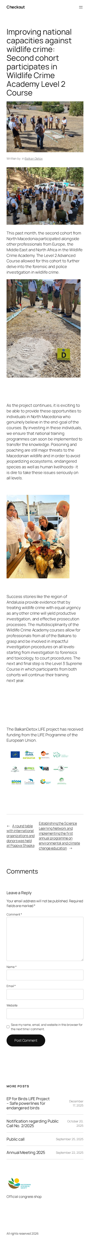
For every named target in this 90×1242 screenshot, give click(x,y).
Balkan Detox (34, 158)
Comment (14, 914)
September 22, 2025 (69, 1152)
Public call (15, 1139)
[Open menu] (80, 7)
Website (12, 1005)
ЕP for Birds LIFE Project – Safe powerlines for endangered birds (28, 1103)
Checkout (16, 7)
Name (11, 967)
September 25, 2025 (69, 1139)
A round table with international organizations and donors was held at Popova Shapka (21, 836)
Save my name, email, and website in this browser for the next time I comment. (47, 1027)
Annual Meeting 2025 (26, 1152)
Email (11, 986)
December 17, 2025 (76, 1103)
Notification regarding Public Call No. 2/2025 (33, 1123)
